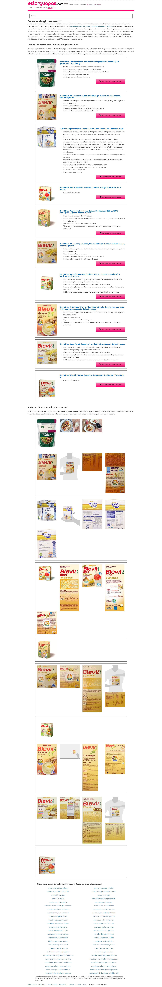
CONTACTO (63, 984)
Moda (71, 4)
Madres (89, 4)
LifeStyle (83, 4)
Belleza (71, 984)
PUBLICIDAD (32, 984)
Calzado (78, 984)
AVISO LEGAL (52, 984)
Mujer (77, 4)
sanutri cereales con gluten (102, 26)
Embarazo (97, 4)
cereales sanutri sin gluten (80, 26)
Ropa (84, 984)
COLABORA (42, 984)
